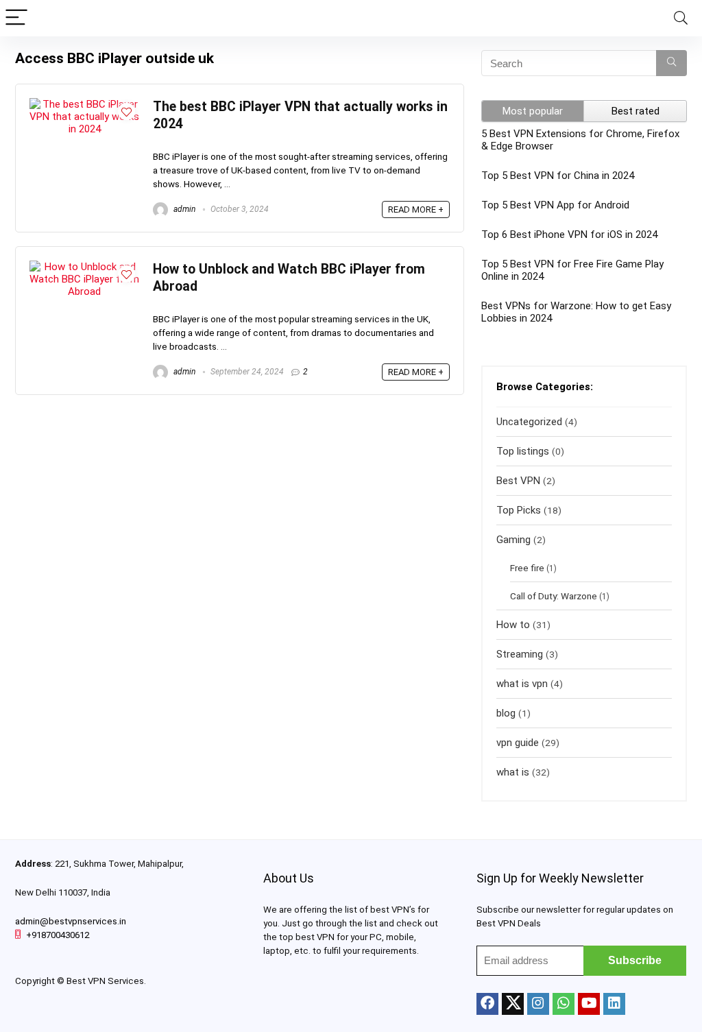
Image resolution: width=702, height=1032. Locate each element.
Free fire (527, 567)
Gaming (513, 539)
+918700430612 (57, 935)
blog (506, 713)
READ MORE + (416, 209)
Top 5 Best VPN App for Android (555, 205)
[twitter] (513, 1004)
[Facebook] (487, 1004)
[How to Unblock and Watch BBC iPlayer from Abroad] (84, 267)
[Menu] (16, 18)
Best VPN (518, 481)
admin (183, 209)
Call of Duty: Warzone (553, 595)
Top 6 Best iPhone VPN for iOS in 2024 (569, 234)
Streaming (519, 654)
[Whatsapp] (563, 1004)
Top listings (522, 451)
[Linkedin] (614, 1004)
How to (513, 625)
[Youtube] (589, 1004)
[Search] (680, 18)
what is (512, 772)
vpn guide (517, 742)
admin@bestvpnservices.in (70, 921)
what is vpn (522, 683)
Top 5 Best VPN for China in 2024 (557, 175)
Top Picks (518, 510)
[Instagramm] (538, 1004)
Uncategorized (529, 422)
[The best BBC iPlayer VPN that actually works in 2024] (84, 104)
